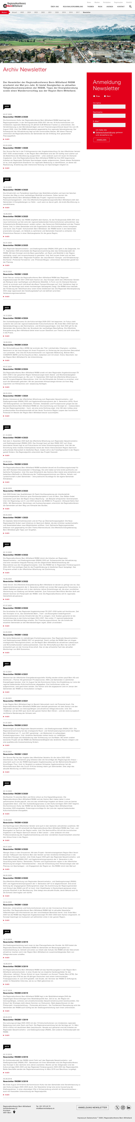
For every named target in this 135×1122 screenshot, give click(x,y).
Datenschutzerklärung (105, 132)
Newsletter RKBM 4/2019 (15, 942)
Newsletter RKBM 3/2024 (15, 345)
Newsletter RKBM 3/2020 (15, 849)
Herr (109, 96)
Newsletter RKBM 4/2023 (15, 437)
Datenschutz (92, 1118)
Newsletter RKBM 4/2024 (15, 318)
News (89, 2)
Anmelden (101, 140)
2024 (29, 12)
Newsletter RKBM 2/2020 (15, 878)
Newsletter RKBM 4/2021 (15, 674)
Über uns (55, 6)
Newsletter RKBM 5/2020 (15, 793)
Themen (90, 6)
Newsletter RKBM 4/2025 (15, 190)
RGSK (100, 6)
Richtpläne (107, 2)
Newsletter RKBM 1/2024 (15, 396)
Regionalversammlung (73, 6)
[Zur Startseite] (14, 5)
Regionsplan (118, 2)
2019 (64, 12)
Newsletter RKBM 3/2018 (15, 1081)
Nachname (97, 112)
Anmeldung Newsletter (92, 1107)
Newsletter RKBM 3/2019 (15, 966)
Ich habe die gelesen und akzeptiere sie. (109, 132)
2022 (43, 12)
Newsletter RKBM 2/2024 (15, 369)
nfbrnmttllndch (45, 1108)
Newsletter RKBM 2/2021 (15, 725)
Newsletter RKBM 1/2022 (15, 635)
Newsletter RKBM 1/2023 (15, 517)
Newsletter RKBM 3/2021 (15, 701)
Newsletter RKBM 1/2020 (15, 904)
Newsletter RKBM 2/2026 (15, 117)
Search (130, 6)
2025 (22, 12)
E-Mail (96, 121)
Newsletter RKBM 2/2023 (15, 491)
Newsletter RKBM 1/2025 (15, 274)
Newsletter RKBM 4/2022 (15, 555)
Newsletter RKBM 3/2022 (15, 581)
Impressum (81, 1118)
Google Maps (14, 1112)
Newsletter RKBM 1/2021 (15, 754)
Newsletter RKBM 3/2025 (15, 216)
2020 (57, 12)
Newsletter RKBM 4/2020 (15, 822)
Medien (97, 2)
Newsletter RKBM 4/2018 (15, 1057)
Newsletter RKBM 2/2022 (15, 608)
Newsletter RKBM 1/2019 (15, 1019)
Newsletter (86, 12)
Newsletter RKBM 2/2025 (15, 245)
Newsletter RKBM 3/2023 (15, 464)
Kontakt (121, 6)
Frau (98, 96)
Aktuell (14, 12)
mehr (7, 139)
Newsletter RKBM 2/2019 (15, 993)
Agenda (110, 6)
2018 (71, 12)
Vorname (97, 103)
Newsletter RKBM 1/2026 (15, 148)
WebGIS (129, 2)
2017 (78, 12)
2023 (36, 12)
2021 (50, 12)
